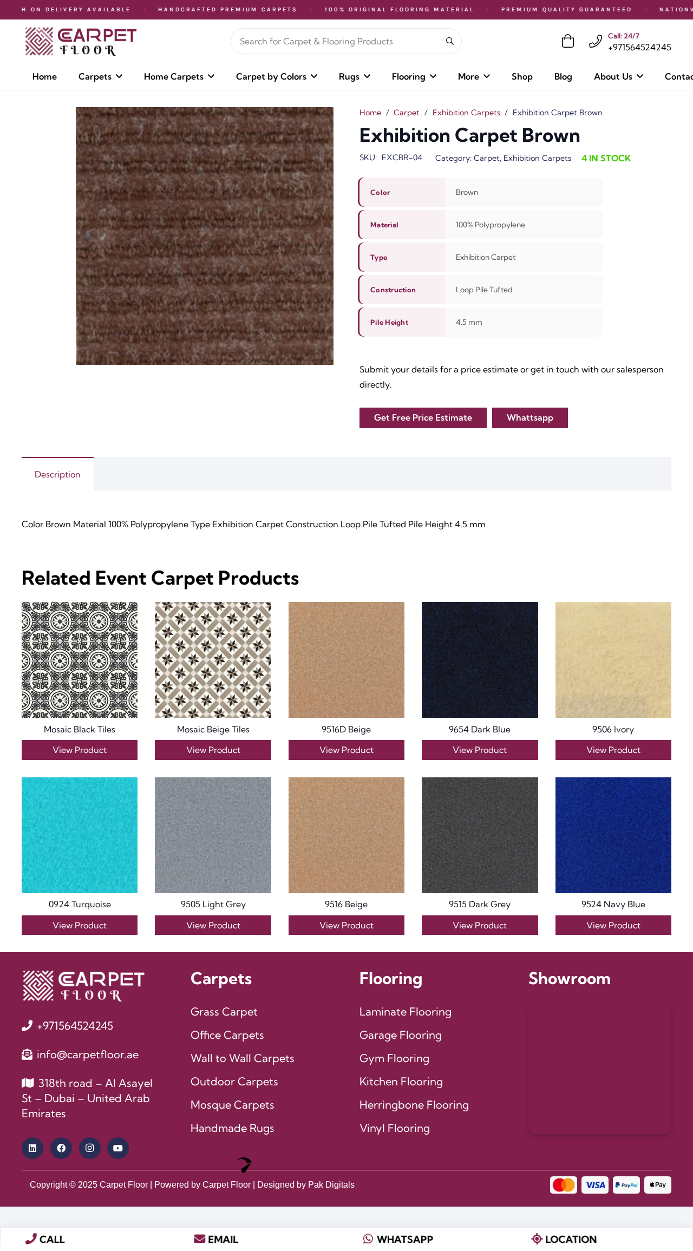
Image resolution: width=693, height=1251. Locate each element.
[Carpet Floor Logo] (80, 41)
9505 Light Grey (213, 904)
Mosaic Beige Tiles (213, 729)
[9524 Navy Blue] (613, 835)
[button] (119, 76)
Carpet (407, 112)
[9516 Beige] (346, 835)
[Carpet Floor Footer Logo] (83, 985)
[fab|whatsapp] (368, 1239)
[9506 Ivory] (613, 660)
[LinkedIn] (32, 1148)
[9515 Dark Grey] (480, 835)
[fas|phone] (31, 1239)
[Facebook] (61, 1148)
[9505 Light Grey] (213, 835)
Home (370, 112)
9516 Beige (346, 904)
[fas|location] (537, 1239)
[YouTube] (118, 1148)
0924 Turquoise (80, 904)
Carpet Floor (124, 1184)
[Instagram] (90, 1148)
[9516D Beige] (346, 660)
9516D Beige (346, 729)
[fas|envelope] (199, 1239)
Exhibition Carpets (466, 112)
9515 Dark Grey (480, 904)
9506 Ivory (613, 729)
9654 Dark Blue (480, 729)
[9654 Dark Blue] (480, 660)
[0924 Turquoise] (80, 835)
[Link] (595, 41)
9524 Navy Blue (613, 904)
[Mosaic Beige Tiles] (213, 660)
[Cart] (568, 41)
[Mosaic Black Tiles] (80, 660)
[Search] (450, 41)
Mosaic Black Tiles (79, 729)
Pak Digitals (331, 1184)
